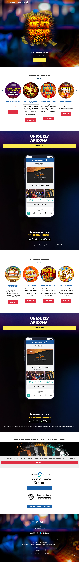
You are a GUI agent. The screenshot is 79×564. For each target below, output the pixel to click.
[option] (39, 35)
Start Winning (39, 60)
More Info (13, 112)
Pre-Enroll (39, 462)
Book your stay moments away (39, 488)
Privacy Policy (70, 539)
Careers (22, 539)
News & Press (35, 539)
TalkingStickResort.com (41, 542)
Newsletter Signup (55, 539)
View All (39, 79)
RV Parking (63, 539)
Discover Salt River (44, 539)
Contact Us (7, 539)
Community (28, 539)
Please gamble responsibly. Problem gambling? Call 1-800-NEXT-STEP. (39, 544)
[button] (2, 90)
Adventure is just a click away (39, 507)
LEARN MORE (39, 145)
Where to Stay (14, 539)
